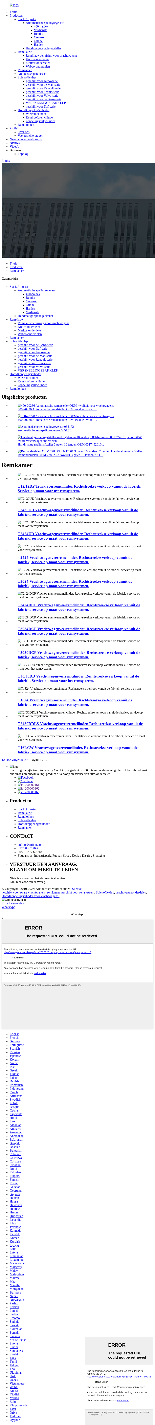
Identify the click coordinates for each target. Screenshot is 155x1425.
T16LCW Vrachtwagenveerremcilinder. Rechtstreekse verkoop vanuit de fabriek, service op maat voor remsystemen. (77, 749)
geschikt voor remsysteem (77, 892)
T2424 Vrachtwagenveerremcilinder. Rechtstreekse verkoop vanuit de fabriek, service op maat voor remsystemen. (75, 559)
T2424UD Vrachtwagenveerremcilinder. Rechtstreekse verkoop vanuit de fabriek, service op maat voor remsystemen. (78, 536)
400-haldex (41, 26)
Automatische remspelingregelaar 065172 (44, 430)
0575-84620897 (28, 848)
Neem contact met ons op (26, 139)
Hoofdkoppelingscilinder (33, 110)
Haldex (38, 44)
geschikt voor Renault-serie (43, 88)
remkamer (53, 892)
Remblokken (26, 124)
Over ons (23, 132)
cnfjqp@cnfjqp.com (30, 844)
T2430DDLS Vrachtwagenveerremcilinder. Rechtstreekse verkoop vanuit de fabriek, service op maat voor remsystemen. (80, 726)
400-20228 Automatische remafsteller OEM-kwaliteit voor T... (57, 419)
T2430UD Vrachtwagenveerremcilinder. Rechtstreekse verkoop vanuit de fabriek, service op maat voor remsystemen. (78, 512)
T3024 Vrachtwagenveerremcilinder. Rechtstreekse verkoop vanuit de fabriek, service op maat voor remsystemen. (75, 583)
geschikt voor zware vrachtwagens (24, 892)
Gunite (38, 41)
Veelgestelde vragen (30, 135)
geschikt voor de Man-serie (43, 84)
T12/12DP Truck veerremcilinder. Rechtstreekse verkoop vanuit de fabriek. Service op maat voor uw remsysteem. (79, 488)
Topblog (23, 154)
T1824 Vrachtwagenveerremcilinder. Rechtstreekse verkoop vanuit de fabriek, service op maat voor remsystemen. (75, 702)
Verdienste (40, 30)
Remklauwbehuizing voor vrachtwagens (51, 55)
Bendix (38, 33)
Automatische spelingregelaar (44, 22)
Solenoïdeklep (27, 77)
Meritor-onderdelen (38, 63)
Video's (14, 146)
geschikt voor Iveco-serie (42, 81)
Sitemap (77, 888)
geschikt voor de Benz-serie (43, 99)
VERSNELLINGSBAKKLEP (46, 103)
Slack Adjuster (27, 19)
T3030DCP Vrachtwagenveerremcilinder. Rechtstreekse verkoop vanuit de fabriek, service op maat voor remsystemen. (79, 654)
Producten (16, 15)
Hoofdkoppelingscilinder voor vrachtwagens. (30, 896)
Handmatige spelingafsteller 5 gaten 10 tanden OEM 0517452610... (61, 444)
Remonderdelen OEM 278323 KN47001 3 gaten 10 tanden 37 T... (60, 455)
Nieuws (15, 143)
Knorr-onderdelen (37, 59)
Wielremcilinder (36, 113)
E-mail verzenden (13, 903)
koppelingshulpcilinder (40, 121)
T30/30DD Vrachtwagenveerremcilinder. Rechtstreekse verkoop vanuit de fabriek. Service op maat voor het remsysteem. (78, 678)
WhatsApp (8, 907)
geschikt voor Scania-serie (42, 92)
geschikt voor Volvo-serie (42, 95)
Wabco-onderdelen (38, 66)
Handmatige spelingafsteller (43, 48)
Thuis (13, 12)
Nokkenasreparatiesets (32, 73)
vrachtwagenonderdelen (131, 892)
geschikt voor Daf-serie (41, 106)
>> (28, 759)
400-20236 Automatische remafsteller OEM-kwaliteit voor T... (57, 409)
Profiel (14, 128)
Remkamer (25, 70)
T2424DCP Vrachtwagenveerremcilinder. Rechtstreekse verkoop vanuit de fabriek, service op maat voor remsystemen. (79, 607)
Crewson (39, 37)
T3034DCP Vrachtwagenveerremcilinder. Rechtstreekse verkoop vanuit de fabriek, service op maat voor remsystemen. (79, 631)
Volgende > (18, 759)
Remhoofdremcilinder (40, 117)
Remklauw (25, 52)
